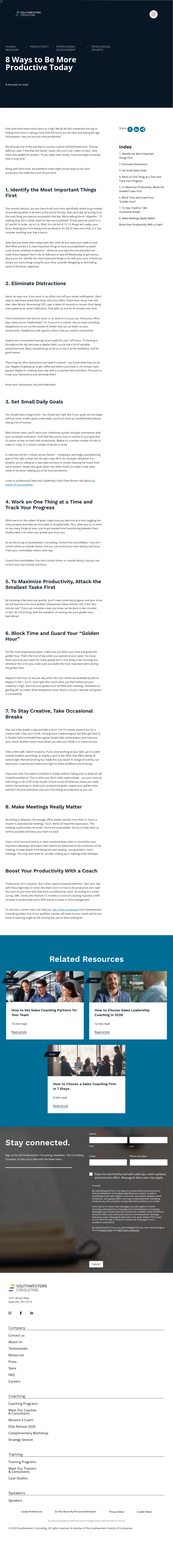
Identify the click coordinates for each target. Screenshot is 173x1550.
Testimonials (18, 1348)
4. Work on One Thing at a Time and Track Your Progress (140, 178)
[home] (28, 14)
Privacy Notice (116, 1511)
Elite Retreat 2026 (21, 1426)
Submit (96, 1264)
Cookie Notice (144, 1511)
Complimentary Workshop (28, 1433)
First (91, 1146)
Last (131, 1146)
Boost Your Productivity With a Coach (141, 224)
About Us (15, 1342)
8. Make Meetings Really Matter (137, 218)
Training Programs (22, 1462)
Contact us (16, 1335)
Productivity (39, 47)
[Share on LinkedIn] (136, 129)
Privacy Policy (106, 1230)
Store (12, 1368)
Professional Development (66, 48)
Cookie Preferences (31, 1511)
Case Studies (18, 1478)
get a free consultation (66, 909)
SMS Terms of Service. (128, 1230)
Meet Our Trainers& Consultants (22, 1470)
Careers (14, 1381)
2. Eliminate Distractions (133, 164)
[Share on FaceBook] (130, 129)
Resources (16, 1355)
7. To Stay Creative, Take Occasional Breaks (133, 209)
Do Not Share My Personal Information (75, 1511)
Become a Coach (20, 1420)
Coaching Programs (23, 1403)
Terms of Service (117, 1521)
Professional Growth (100, 48)
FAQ (11, 1375)
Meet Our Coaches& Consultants (22, 1412)
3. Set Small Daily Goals (132, 170)
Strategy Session (20, 1439)
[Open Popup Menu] (153, 14)
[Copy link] (142, 129)
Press (12, 1361)
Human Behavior (11, 48)
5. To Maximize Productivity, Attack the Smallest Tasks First (141, 189)
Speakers (15, 1500)
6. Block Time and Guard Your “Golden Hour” (136, 199)
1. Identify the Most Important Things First (136, 155)
